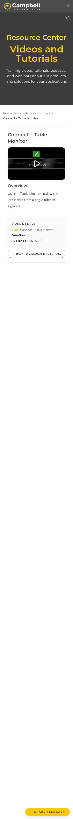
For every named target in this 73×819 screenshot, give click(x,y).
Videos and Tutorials (36, 113)
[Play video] (36, 163)
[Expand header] (67, 17)
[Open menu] (68, 6)
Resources (10, 113)
